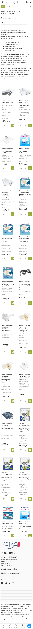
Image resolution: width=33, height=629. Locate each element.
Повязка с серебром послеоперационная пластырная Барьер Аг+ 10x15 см (24, 377)
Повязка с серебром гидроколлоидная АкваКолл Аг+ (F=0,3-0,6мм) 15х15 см (7, 283)
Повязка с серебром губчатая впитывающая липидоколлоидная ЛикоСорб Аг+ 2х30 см (25, 284)
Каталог (11, 11)
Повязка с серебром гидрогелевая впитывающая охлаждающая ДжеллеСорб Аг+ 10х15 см (24, 329)
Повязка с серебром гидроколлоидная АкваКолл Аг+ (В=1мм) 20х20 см (7, 239)
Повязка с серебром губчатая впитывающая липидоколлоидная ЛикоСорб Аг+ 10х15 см (7, 104)
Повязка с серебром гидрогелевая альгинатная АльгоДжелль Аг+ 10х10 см (24, 104)
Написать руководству (10, 573)
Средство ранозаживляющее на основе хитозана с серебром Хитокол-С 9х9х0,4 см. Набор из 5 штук (25, 476)
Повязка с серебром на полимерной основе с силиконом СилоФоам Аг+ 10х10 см (7, 427)
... (17, 11)
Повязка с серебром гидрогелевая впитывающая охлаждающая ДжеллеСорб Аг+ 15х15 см (7, 378)
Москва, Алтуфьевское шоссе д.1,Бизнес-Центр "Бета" (10, 560)
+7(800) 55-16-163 (9, 553)
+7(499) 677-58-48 (9, 557)
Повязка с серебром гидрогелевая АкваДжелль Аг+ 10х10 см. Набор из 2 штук (25, 525)
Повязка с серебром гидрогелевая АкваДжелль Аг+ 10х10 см (24, 150)
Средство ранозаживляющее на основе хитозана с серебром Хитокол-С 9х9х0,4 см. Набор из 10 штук (25, 427)
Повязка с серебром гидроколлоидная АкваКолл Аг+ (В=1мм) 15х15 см (25, 193)
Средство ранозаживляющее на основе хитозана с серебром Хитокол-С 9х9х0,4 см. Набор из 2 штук (7, 476)
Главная (3, 11)
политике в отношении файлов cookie (15, 620)
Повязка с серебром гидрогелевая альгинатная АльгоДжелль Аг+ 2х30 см (7, 329)
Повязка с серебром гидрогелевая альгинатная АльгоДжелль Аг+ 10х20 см (7, 194)
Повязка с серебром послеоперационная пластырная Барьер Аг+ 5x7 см (7, 150)
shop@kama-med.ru (9, 569)
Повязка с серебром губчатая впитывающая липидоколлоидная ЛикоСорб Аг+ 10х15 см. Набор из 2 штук (7, 525)
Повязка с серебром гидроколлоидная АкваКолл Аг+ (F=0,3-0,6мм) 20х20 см (25, 239)
